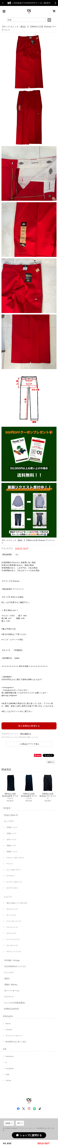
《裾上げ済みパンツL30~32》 (17, 903)
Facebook (10, 1056)
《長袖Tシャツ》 (12, 852)
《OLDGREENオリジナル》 (15, 966)
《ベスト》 (10, 864)
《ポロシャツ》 (11, 839)
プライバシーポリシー (14, 1036)
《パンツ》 (8, 897)
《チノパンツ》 (11, 915)
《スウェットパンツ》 (14, 951)
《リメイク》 (9, 972)
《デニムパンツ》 (12, 909)
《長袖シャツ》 (11, 845)
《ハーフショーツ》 (13, 939)
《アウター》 (10, 876)
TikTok (8, 1080)
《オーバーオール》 (11, 990)
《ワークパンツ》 (12, 927)
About (8, 1023)
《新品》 (7, 978)
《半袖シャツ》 (11, 833)
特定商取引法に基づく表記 (16, 1042)
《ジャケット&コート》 (14, 882)
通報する (51, 762)
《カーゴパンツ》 (12, 945)
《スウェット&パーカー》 (15, 858)
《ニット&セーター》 (13, 870)
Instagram (10, 1068)
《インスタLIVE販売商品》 (14, 1003)
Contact (9, 1030)
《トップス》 (9, 821)
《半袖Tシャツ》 (12, 827)
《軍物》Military (10, 984)
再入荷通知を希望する (29, 726)
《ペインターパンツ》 (14, 921)
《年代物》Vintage (11, 960)
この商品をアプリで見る (29, 744)
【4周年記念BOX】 (11, 1009)
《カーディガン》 (12, 888)
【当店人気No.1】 (11, 815)
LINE (7, 1074)
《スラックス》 (11, 933)
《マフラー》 (9, 996)
